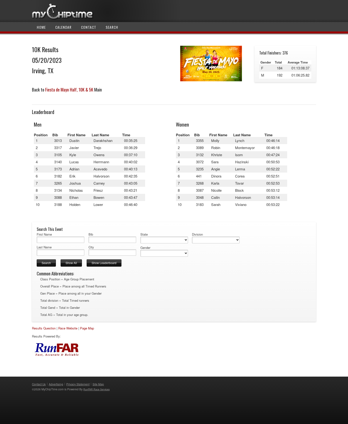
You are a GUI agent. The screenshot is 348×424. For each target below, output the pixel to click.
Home (41, 27)
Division (197, 234)
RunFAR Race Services (96, 389)
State (144, 234)
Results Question (44, 328)
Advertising (56, 384)
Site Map (98, 384)
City (91, 247)
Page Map (87, 328)
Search (112, 27)
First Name (44, 234)
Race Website (67, 328)
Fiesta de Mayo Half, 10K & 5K (69, 90)
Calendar (63, 27)
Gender (145, 248)
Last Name (44, 247)
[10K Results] (211, 80)
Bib (91, 234)
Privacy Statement (77, 384)
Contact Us (39, 384)
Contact (88, 27)
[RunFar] (55, 355)
